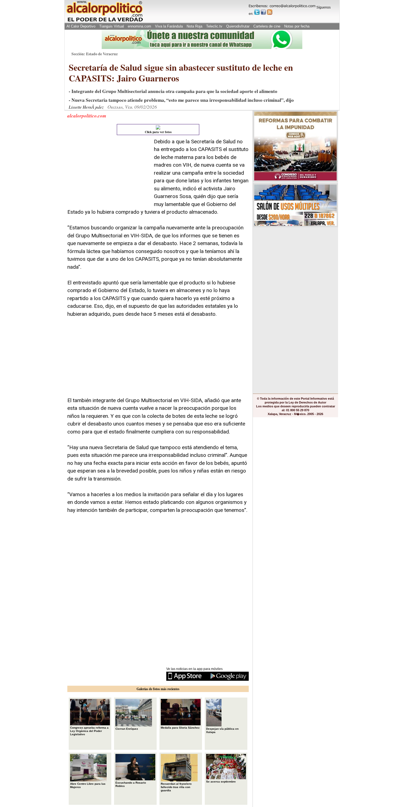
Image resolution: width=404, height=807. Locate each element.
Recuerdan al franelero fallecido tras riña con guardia (176, 787)
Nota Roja (194, 26)
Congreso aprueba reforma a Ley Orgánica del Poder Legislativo (89, 731)
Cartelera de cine (266, 26)
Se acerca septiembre (221, 781)
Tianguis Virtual (111, 26)
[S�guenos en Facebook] (263, 12)
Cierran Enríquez (126, 728)
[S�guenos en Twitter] (257, 12)
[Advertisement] (108, 172)
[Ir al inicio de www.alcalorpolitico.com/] (104, 21)
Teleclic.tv (214, 26)
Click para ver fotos (158, 132)
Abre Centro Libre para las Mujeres (88, 785)
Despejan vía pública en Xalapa (222, 730)
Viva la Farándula (169, 26)
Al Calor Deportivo (81, 26)
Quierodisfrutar (238, 26)
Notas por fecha (296, 26)
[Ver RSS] (269, 12)
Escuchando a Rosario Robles (130, 784)
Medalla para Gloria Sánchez (180, 727)
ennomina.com (139, 26)
